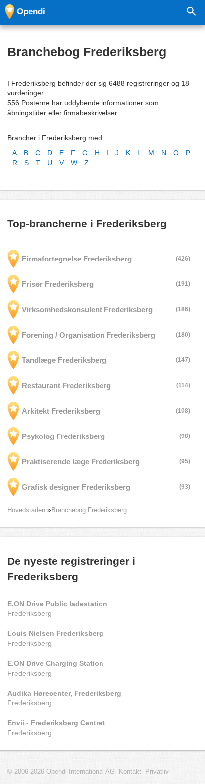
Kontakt (130, 771)
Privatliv (157, 771)
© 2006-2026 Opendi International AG (61, 771)
